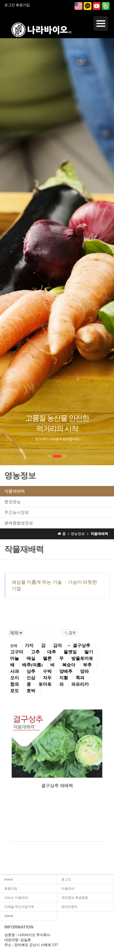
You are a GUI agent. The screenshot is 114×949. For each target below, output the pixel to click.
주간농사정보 (16, 512)
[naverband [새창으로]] (106, 5)
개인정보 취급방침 (74, 897)
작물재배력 (14, 491)
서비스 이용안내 (16, 897)
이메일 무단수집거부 (19, 906)
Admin (8, 916)
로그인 (9, 5)
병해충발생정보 (18, 522)
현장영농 (12, 501)
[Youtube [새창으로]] (97, 5)
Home (8, 879)
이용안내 (67, 888)
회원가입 (23, 5)
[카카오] (87, 5)
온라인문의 (69, 906)
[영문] (78, 5)
